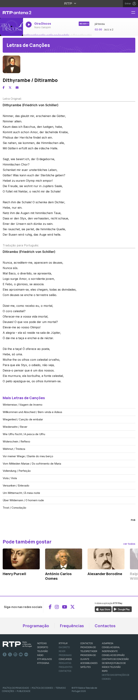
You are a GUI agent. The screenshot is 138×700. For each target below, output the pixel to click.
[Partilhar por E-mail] (17, 87)
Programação (36, 625)
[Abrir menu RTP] (69, 3)
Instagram (15, 655)
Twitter (10, 655)
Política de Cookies (42, 687)
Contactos (105, 625)
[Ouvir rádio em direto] (11, 27)
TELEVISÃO (42, 651)
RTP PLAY (63, 643)
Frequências (72, 625)
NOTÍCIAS (42, 643)
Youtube (21, 655)
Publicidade (23, 691)
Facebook (5, 655)
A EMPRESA (107, 643)
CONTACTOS (86, 643)
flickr (26, 655)
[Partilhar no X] (10, 87)
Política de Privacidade (16, 687)
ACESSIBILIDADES (88, 663)
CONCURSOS (65, 659)
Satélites (85, 667)
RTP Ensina (43, 663)
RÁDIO (40, 655)
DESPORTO (42, 647)
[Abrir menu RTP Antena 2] (134, 13)
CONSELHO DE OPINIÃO (113, 655)
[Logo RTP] (17, 644)
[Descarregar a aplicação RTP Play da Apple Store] (103, 609)
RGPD (104, 671)
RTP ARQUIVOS (44, 659)
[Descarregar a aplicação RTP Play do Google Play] (122, 609)
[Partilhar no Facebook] (3, 87)
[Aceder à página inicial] (11, 12)
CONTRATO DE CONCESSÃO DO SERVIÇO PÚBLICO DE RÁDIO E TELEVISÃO (115, 663)
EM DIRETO (64, 647)
